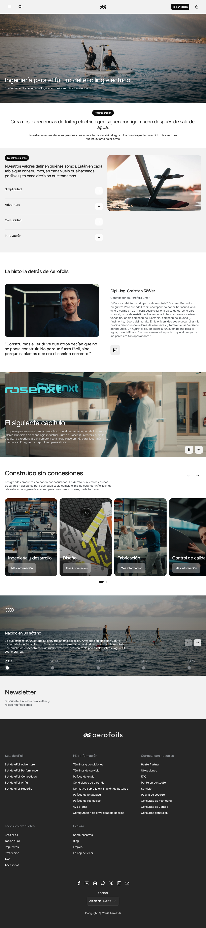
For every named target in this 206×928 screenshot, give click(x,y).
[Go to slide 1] (101, 582)
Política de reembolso (87, 800)
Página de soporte (153, 794)
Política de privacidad (87, 794)
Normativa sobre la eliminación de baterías (100, 788)
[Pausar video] (189, 450)
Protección (12, 853)
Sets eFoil (11, 835)
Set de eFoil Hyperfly (18, 788)
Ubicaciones (149, 770)
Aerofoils (115, 913)
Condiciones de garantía (88, 782)
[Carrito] (197, 6)
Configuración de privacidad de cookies (98, 813)
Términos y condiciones (88, 764)
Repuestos (12, 847)
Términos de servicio (86, 770)
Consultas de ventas (154, 807)
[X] (111, 883)
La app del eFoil (83, 853)
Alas (7, 859)
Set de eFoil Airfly (16, 782)
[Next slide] (197, 475)
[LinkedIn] (119, 883)
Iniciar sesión (180, 6)
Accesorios (12, 865)
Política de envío (83, 776)
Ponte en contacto (153, 782)
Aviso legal (80, 807)
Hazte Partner (150, 764)
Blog (76, 841)
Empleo (77, 847)
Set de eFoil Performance (21, 770)
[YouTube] (86, 883)
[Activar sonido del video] (199, 450)
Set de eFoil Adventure (20, 764)
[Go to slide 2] (106, 582)
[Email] (127, 883)
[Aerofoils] (103, 738)
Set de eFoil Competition (21, 776)
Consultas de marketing (156, 800)
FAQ (143, 776)
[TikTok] (103, 883)
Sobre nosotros (83, 835)
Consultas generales (154, 813)
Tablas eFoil (12, 841)
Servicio (146, 788)
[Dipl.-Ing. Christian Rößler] (115, 350)
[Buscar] (20, 6)
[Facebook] (78, 883)
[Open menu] (9, 6)
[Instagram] (95, 883)
